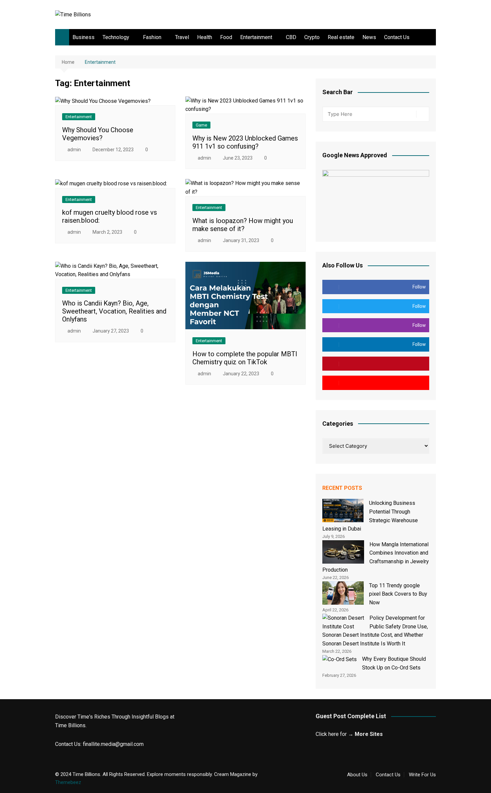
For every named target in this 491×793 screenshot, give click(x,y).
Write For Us (422, 774)
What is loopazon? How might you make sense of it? (242, 225)
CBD (291, 37)
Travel (182, 37)
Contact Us (397, 37)
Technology (116, 37)
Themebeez (68, 782)
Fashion (152, 37)
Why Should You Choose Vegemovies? (97, 134)
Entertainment (256, 37)
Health (204, 37)
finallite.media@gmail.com (113, 744)
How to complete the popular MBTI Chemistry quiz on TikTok (244, 358)
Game (201, 125)
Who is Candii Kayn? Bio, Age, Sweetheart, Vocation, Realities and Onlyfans (114, 311)
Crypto (312, 37)
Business (83, 37)
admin (74, 149)
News (369, 37)
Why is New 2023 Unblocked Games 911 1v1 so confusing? (245, 142)
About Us (357, 774)
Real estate (341, 37)
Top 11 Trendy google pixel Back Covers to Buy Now (398, 594)
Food (226, 37)
